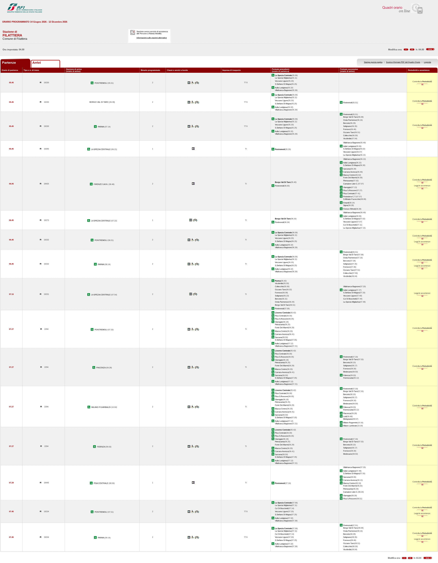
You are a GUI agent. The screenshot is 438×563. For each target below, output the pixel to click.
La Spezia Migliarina (283, 78)
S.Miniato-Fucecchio (351, 199)
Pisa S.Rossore (349, 190)
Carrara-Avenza (350, 172)
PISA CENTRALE (101, 483)
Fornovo (346, 129)
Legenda (427, 62)
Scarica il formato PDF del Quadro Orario (403, 62)
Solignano (347, 126)
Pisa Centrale (348, 193)
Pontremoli (347, 103)
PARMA (101, 127)
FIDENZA (101, 447)
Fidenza (346, 375)
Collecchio (347, 135)
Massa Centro (349, 175)
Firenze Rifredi (349, 209)
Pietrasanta (348, 181)
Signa (345, 205)
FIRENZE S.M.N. (101, 184)
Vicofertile (347, 138)
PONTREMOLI (101, 83)
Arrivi (36, 62)
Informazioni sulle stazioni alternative (152, 38)
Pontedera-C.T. (349, 197)
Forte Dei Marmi (350, 178)
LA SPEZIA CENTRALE (101, 149)
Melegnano (347, 419)
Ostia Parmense (350, 120)
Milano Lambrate (350, 426)
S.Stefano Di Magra (283, 84)
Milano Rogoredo (350, 423)
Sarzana (346, 169)
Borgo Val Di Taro (350, 117)
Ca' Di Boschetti (349, 225)
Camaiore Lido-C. (350, 184)
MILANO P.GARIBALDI (101, 407)
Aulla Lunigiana (281, 88)
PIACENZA (101, 368)
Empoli (346, 203)
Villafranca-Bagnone (283, 90)
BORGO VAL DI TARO (99, 102)
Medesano (347, 372)
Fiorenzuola (348, 378)
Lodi (345, 416)
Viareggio (347, 187)
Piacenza (347, 413)
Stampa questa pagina (373, 62)
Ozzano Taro (348, 132)
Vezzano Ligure (281, 81)
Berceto (346, 123)
